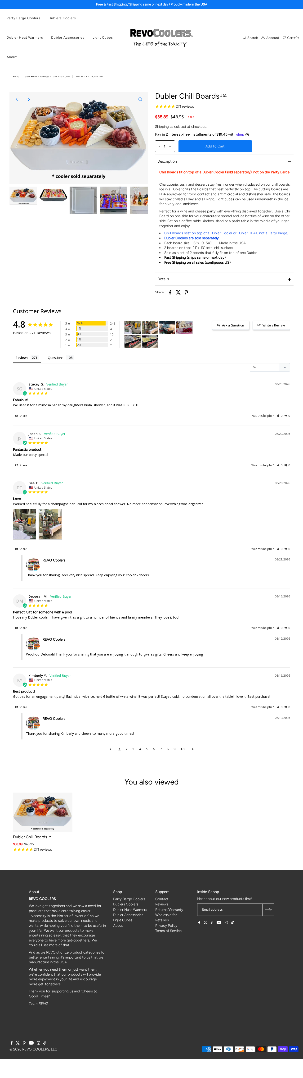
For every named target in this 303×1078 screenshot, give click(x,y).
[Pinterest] (212, 923)
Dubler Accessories (68, 38)
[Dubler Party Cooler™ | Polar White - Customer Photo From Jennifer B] (184, 327)
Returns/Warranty (169, 910)
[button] (279, 416)
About (12, 57)
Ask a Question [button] (233, 325)
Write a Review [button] (274, 325)
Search (252, 38)
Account (272, 38)
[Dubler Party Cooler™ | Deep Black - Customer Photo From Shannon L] (167, 327)
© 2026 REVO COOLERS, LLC (33, 1049)
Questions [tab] (55, 357)
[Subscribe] (268, 910)
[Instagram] (226, 923)
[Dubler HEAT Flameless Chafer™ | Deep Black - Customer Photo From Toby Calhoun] (133, 341)
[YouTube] (219, 923)
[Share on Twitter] (178, 292)
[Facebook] (199, 923)
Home (16, 76)
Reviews (161, 904)
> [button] (193, 749)
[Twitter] (205, 923)
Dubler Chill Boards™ (32, 837)
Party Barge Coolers (23, 18)
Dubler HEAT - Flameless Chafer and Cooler (46, 76)
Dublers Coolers (62, 18)
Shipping (162, 126)
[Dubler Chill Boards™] (42, 812)
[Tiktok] (232, 923)
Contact (162, 899)
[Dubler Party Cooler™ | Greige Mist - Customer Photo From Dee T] (133, 327)
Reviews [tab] (21, 357)
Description (167, 161)
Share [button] (23, 416)
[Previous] (17, 99)
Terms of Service (168, 931)
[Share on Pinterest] (186, 292)
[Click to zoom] (140, 99)
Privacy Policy (166, 925)
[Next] (28, 99)
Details (163, 279)
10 (182, 749)
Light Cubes (103, 38)
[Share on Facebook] (170, 292)
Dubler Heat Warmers (25, 38)
